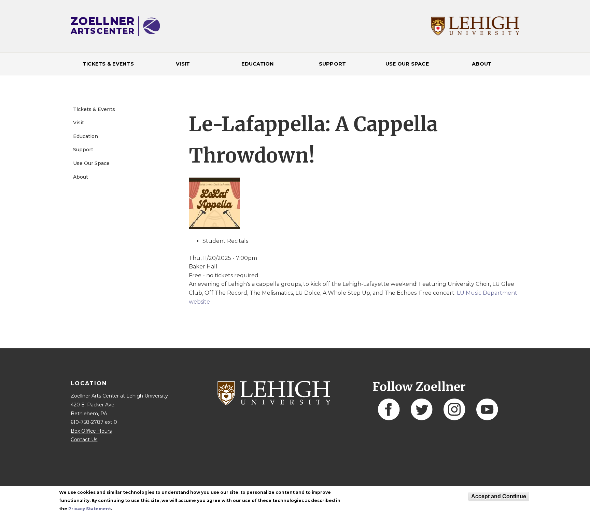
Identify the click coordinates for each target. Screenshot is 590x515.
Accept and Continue (498, 496)
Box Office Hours (91, 431)
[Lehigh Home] (475, 33)
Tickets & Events (108, 64)
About (482, 64)
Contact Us (84, 439)
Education (257, 64)
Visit (183, 64)
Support (332, 64)
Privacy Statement (89, 508)
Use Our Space (407, 64)
